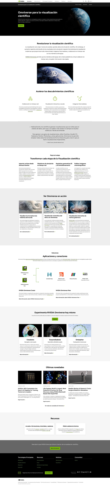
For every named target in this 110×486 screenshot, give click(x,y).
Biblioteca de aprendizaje (42, 465)
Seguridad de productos (72, 482)
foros (77, 429)
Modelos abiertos (21, 462)
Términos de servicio (45, 482)
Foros (38, 462)
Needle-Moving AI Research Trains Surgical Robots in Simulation (79, 389)
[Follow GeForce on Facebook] (79, 472)
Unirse (76, 460)
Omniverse (29, 1)
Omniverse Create (66, 259)
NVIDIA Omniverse (31, 57)
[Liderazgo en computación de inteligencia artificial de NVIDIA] (21, 1)
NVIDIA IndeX (71, 220)
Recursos (70, 1)
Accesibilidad (53, 482)
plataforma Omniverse (78, 172)
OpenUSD (20, 467)
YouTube (39, 467)
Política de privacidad (22, 482)
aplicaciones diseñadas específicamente (34, 259)
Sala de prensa (59, 460)
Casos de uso (37, 1)
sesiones (37, 429)
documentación (69, 431)
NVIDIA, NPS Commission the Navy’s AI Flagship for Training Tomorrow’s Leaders (28, 390)
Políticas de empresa (62, 482)
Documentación (40, 460)
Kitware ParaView (27, 175)
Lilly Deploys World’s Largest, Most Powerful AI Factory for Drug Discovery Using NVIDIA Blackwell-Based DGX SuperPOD (54, 391)
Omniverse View (74, 259)
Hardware (57, 1)
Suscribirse (58, 462)
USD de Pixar (49, 294)
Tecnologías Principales (47, 1)
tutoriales (42, 429)
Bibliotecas (20, 460)
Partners (63, 1)
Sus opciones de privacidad (34, 482)
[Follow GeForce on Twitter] (88, 472)
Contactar (81, 482)
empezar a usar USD (46, 430)
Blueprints (20, 465)
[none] (83, 1)
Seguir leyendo (21, 399)
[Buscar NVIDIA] (83, 1)
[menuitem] (29, 1)
